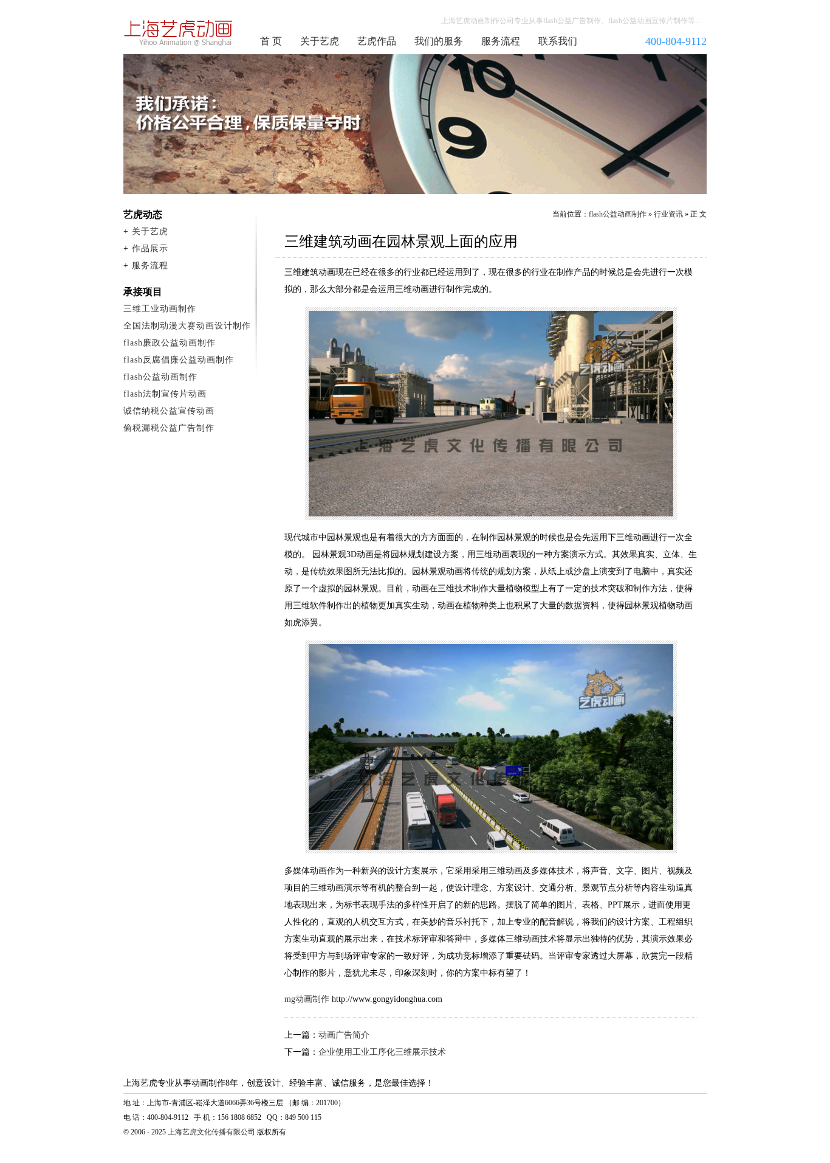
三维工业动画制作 (159, 308)
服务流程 (500, 41)
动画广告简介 (343, 1035)
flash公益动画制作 (618, 214)
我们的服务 (438, 41)
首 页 (271, 41)
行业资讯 (668, 214)
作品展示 (150, 248)
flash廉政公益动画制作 (169, 342)
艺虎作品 (376, 41)
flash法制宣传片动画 (165, 393)
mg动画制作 (306, 999)
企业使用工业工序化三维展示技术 (382, 1052)
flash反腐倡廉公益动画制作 (178, 359)
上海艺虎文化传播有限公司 (211, 1132)
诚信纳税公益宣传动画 (168, 410)
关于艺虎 (319, 41)
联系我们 (557, 41)
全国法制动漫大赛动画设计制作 (187, 325)
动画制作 (178, 32)
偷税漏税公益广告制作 (168, 427)
